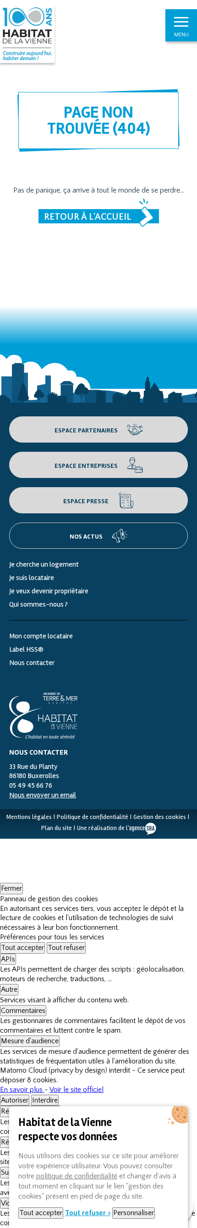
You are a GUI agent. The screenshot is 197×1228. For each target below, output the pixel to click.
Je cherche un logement (44, 564)
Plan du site (56, 828)
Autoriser (14, 1100)
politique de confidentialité (76, 1176)
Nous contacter (32, 662)
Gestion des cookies (159, 817)
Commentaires (23, 1010)
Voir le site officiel (76, 1090)
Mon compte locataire (41, 636)
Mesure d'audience (30, 1041)
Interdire (45, 1100)
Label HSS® (26, 649)
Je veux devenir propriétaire (48, 591)
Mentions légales (29, 817)
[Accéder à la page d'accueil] (43, 716)
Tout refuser (66, 948)
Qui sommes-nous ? (38, 604)
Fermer (11, 888)
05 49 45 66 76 (30, 785)
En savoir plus (22, 1090)
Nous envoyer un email (42, 795)
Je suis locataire (31, 577)
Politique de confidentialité (92, 817)
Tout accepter (22, 948)
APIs (8, 959)
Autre (9, 989)
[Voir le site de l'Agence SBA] (142, 828)
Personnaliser (133, 1213)
